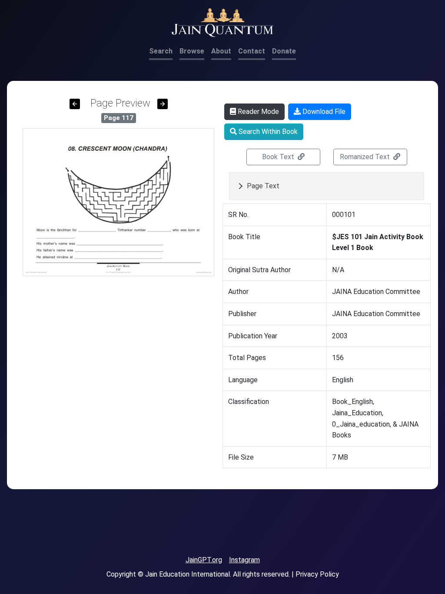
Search (161, 51)
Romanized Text (366, 157)
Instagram (244, 560)
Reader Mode (257, 111)
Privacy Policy (317, 574)
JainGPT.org (204, 560)
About (221, 51)
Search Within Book (267, 131)
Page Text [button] (263, 186)
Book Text (279, 157)
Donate (284, 51)
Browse (191, 51)
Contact (251, 51)
